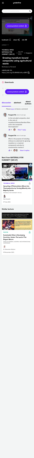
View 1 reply (22, 130)
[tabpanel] (17, 130)
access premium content (15, 26)
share (15, 40)
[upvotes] (9, 130)
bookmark (5, 40)
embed (4, 45)
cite (23, 40)
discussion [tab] (6, 102)
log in (12, 109)
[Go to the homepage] (17, 3)
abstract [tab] (17, 102)
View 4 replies (24, 150)
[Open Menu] (3, 3)
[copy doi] (29, 73)
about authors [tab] (28, 102)
